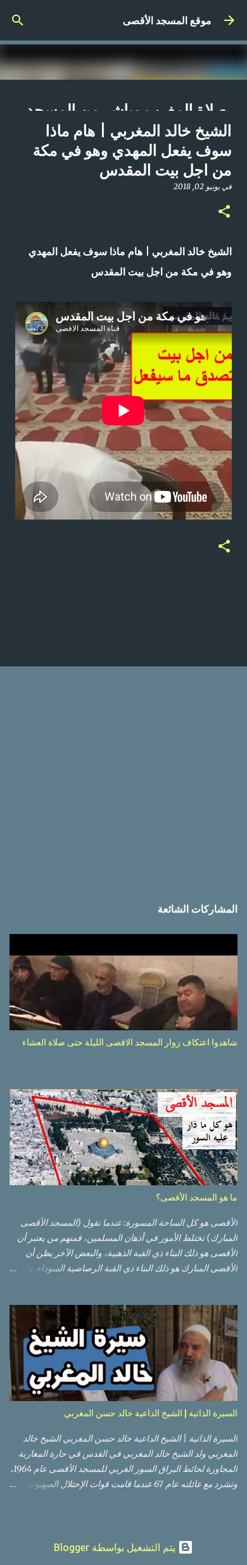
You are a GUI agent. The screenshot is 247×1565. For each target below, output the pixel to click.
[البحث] (17, 20)
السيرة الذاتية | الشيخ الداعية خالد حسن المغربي (151, 1413)
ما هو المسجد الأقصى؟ (197, 1197)
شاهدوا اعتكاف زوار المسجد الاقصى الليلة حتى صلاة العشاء (130, 1042)
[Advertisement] (123, 774)
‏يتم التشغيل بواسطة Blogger (116, 1547)
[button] (224, 212)
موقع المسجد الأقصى (167, 20)
